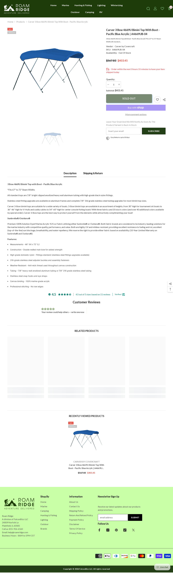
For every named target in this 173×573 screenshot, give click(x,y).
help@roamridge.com (18, 532)
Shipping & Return (93, 173)
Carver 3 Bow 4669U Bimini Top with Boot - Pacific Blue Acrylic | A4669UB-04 (86, 467)
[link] (157, 99)
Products (20, 21)
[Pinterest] (116, 530)
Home (10, 21)
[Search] (148, 8)
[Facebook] (99, 530)
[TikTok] (125, 530)
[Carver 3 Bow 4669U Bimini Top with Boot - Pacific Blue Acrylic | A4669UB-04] (86, 440)
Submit (135, 517)
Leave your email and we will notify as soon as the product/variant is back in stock (130, 123)
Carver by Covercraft (125, 46)
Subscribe (154, 131)
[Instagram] (108, 530)
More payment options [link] (136, 114)
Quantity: (110, 79)
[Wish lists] (162, 8)
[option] (52, 73)
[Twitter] (133, 530)
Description (70, 173)
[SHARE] (163, 99)
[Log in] (155, 8)
